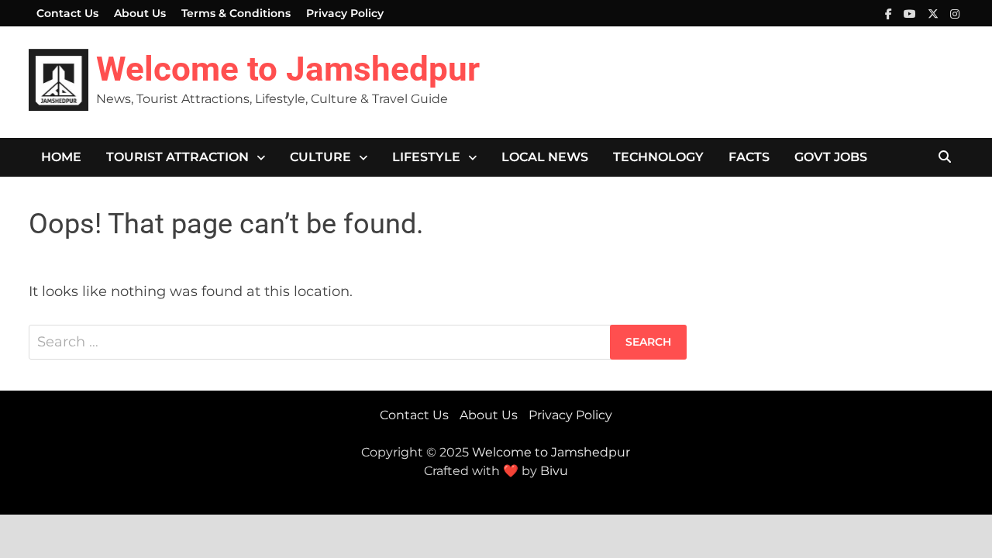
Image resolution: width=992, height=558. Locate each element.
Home (61, 157)
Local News (544, 157)
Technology (658, 157)
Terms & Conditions (236, 13)
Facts (749, 157)
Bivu (554, 470)
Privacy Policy (345, 13)
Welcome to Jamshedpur (288, 69)
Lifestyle (426, 157)
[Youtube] (912, 13)
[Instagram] (954, 13)
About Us (140, 13)
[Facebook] (890, 13)
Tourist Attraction (177, 157)
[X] (935, 13)
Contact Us (67, 13)
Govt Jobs (830, 157)
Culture (320, 157)
